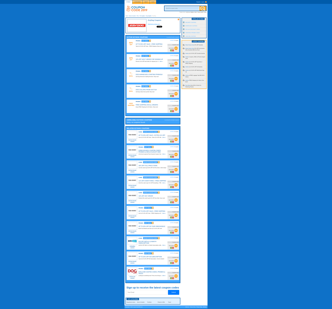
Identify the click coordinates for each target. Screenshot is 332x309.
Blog (153, 2)
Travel (169, 302)
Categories (137, 2)
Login (202, 2)
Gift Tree (188, 12)
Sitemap (204, 306)
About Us (187, 306)
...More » (161, 61)
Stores (128, 2)
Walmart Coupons (190, 22)
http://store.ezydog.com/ (154, 24)
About (146, 2)
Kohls (195, 12)
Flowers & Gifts (161, 302)
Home (126, 15)
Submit (173, 292)
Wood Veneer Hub (194, 45)
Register (198, 2)
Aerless (195, 53)
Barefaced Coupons (191, 25)
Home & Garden (132, 15)
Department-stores (131, 302)
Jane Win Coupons (190, 36)
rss (178, 19)
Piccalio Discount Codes (192, 29)
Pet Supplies (142, 15)
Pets (138, 15)
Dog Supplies (148, 15)
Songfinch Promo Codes (192, 32)
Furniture (149, 302)
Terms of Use (193, 306)
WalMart (192, 12)
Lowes (205, 12)
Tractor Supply (200, 12)
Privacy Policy (199, 306)
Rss (206, 2)
